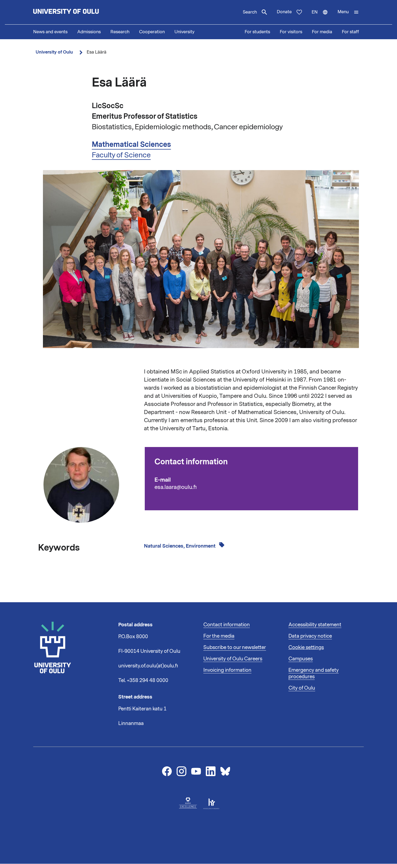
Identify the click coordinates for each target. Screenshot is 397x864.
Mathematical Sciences (131, 144)
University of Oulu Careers (232, 658)
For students (257, 32)
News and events (50, 32)
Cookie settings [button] (306, 647)
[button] (348, 12)
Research (119, 32)
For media (322, 32)
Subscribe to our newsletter (234, 647)
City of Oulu (301, 687)
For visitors (291, 32)
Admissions (89, 32)
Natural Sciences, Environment (180, 545)
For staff (350, 32)
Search (250, 12)
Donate (284, 12)
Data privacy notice (310, 636)
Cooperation (152, 32)
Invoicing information (227, 670)
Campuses (300, 658)
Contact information (226, 624)
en (322, 16)
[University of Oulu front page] (78, 12)
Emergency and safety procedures (313, 673)
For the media (218, 636)
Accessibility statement (314, 624)
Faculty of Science (121, 155)
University (184, 32)
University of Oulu (54, 52)
